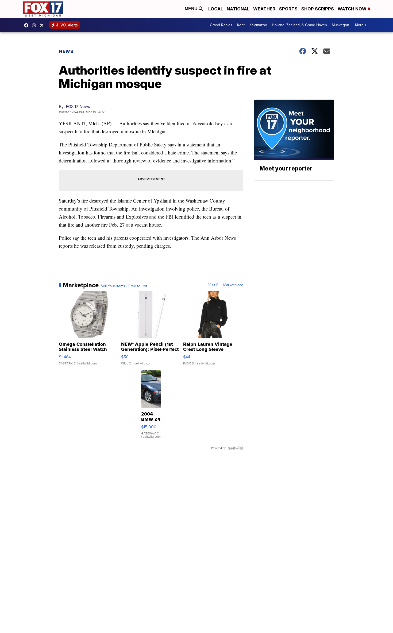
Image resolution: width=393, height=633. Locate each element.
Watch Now (353, 8)
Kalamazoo (258, 25)
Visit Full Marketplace (225, 285)
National (238, 8)
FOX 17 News (78, 106)
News (66, 51)
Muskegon (340, 25)
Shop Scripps (317, 8)
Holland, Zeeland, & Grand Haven (299, 25)
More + (361, 25)
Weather (264, 8)
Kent (241, 25)
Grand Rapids (221, 25)
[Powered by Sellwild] (235, 448)
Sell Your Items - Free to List (124, 286)
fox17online (27, 25)
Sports (288, 8)
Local (215, 8)
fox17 (43, 25)
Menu (192, 8)
